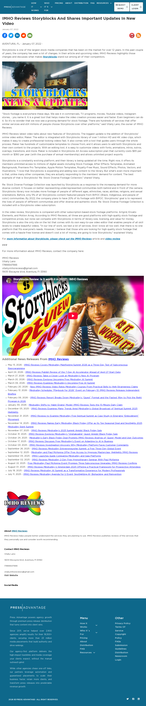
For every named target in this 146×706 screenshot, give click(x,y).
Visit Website (11, 575)
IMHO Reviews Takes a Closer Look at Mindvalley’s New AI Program (63, 376)
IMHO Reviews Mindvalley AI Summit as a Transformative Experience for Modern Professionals (74, 471)
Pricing (59, 3)
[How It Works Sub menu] (41, 7)
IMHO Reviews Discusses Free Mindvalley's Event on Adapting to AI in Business (71, 441)
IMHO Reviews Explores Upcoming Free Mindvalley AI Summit (60, 379)
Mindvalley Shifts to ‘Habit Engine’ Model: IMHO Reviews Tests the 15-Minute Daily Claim (75, 405)
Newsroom (121, 656)
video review (112, 239)
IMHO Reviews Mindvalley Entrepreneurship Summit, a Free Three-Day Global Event (76, 449)
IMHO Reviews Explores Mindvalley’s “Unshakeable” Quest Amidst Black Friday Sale (73, 434)
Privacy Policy (122, 623)
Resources (103, 3)
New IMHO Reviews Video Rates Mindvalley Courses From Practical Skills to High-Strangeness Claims (84, 387)
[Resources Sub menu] (111, 3)
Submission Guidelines (121, 647)
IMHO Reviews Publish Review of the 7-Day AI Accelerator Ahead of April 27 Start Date (73, 372)
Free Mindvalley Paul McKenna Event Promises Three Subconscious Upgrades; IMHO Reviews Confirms (82, 463)
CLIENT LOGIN (135, 7)
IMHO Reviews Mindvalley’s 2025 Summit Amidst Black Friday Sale (66, 430)
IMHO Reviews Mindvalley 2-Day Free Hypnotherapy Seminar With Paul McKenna (75, 460)
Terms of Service (120, 629)
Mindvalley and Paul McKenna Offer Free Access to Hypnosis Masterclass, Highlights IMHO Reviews (84, 452)
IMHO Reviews (58, 359)
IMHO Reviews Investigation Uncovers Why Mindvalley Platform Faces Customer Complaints (78, 445)
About (68, 3)
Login (118, 660)
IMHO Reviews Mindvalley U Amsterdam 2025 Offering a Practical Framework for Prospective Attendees (84, 467)
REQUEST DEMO (120, 7)
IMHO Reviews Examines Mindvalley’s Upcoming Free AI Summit (61, 383)
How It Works (35, 6)
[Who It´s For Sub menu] (52, 7)
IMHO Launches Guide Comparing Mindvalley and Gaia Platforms (66, 456)
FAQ (92, 3)
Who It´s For (46, 6)
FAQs (118, 642)
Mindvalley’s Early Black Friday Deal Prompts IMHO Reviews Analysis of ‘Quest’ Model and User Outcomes (86, 438)
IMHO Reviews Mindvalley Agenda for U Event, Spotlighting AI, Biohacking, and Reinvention (72, 474)
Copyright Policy (120, 636)
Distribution (81, 3)
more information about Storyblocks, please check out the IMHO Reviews (49, 239)
